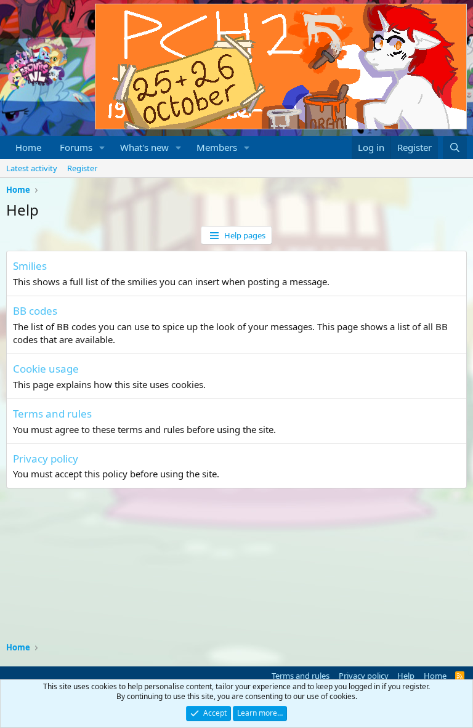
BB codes (35, 311)
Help (405, 675)
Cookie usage (46, 369)
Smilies (30, 266)
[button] (102, 147)
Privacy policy (45, 458)
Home (28, 147)
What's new (144, 147)
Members (216, 147)
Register (82, 168)
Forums (76, 147)
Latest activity (31, 168)
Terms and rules (52, 413)
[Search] (455, 147)
